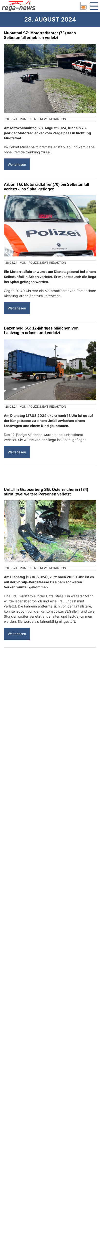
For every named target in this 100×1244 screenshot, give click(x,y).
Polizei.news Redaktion (47, 119)
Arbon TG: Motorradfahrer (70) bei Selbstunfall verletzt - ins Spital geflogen (46, 186)
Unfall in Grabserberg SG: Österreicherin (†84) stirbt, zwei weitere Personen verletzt (46, 491)
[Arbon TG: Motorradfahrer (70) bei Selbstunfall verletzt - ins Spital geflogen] (50, 225)
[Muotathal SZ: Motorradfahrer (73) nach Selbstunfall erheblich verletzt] (50, 78)
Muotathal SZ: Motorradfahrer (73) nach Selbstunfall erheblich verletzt (40, 35)
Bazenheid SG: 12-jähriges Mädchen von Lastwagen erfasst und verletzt (41, 330)
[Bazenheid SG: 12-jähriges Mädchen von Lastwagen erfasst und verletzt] (50, 369)
